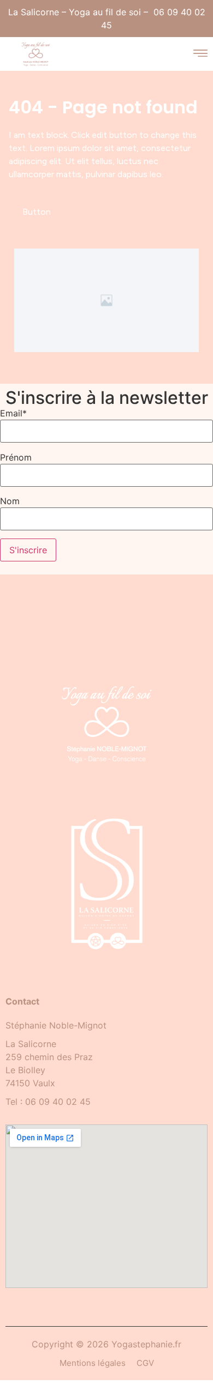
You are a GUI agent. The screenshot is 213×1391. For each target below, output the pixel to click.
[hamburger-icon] (200, 54)
